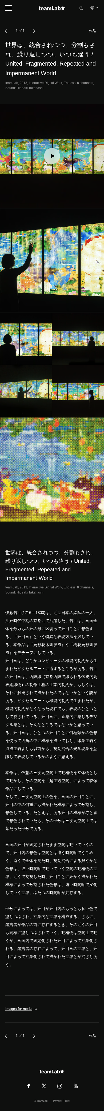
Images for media (18, 1009)
